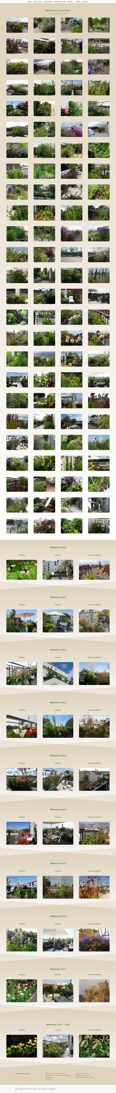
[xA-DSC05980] (99, 95)
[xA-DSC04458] (44, 324)
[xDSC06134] (17, 32)
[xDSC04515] (17, 136)
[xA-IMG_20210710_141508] (17, 387)
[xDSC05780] (44, 220)
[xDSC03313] (17, 220)
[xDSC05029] (44, 241)
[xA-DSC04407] (71, 470)
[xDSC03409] (99, 282)
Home (29, 1)
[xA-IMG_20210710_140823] (17, 449)
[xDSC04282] (17, 324)
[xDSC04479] (71, 32)
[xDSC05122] (71, 282)
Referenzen (48, 1)
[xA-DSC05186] (99, 366)
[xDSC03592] (71, 533)
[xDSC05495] (17, 366)
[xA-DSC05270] (44, 408)
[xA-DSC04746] (17, 533)
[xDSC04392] (71, 512)
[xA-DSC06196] (17, 428)
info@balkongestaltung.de (87, 1077)
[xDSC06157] (17, 491)
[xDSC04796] (71, 491)
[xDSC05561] (71, 178)
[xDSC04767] (71, 303)
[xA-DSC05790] (99, 136)
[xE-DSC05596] (44, 53)
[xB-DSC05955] (17, 408)
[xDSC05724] (71, 220)
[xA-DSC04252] (99, 387)
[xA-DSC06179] (17, 53)
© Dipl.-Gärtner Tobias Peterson (24, 1089)
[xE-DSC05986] (17, 512)
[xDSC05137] (44, 32)
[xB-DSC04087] (17, 241)
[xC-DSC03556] (17, 303)
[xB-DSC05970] (17, 282)
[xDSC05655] (17, 157)
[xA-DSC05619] (71, 428)
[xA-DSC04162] (44, 345)
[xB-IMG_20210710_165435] (99, 533)
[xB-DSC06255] (44, 303)
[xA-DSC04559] (71, 136)
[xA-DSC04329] (71, 115)
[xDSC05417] (17, 262)
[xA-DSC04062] (44, 136)
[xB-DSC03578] (99, 512)
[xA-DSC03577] (44, 199)
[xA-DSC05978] (71, 366)
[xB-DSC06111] (44, 115)
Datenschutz (52, 1089)
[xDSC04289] (17, 115)
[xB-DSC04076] (44, 282)
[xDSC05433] (71, 95)
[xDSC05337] (17, 345)
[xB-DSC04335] (44, 449)
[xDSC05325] (99, 32)
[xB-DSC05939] (99, 199)
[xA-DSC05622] (99, 178)
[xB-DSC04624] (71, 199)
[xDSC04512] (99, 491)
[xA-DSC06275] (71, 324)
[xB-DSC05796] (44, 533)
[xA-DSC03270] (99, 345)
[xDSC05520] (44, 262)
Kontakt (85, 1)
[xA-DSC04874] (71, 262)
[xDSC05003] (99, 220)
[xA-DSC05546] (17, 470)
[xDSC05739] (44, 74)
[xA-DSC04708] (17, 95)
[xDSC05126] (71, 53)
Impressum (45, 1089)
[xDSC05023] (99, 303)
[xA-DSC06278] (17, 74)
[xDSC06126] (71, 241)
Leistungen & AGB (60, 1)
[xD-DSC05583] (99, 262)
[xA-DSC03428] (99, 241)
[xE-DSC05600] (44, 470)
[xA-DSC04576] (71, 345)
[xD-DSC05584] (71, 408)
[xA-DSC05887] (71, 157)
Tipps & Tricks (37, 1)
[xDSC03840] (44, 95)
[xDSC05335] (99, 408)
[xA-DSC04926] (17, 178)
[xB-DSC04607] (99, 74)
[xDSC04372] (44, 178)
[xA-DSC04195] (99, 53)
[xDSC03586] (99, 157)
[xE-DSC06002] (44, 512)
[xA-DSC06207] (99, 324)
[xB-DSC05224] (99, 115)
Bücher (70, 1)
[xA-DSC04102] (44, 157)
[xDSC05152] (99, 470)
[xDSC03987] (99, 449)
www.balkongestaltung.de (82, 1075)
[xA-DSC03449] (17, 199)
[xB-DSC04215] (44, 366)
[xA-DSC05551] (44, 491)
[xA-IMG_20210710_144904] (99, 428)
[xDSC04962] (71, 449)
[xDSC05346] (44, 387)
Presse (78, 1)
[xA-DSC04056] (71, 387)
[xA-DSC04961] (71, 74)
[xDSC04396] (44, 428)
